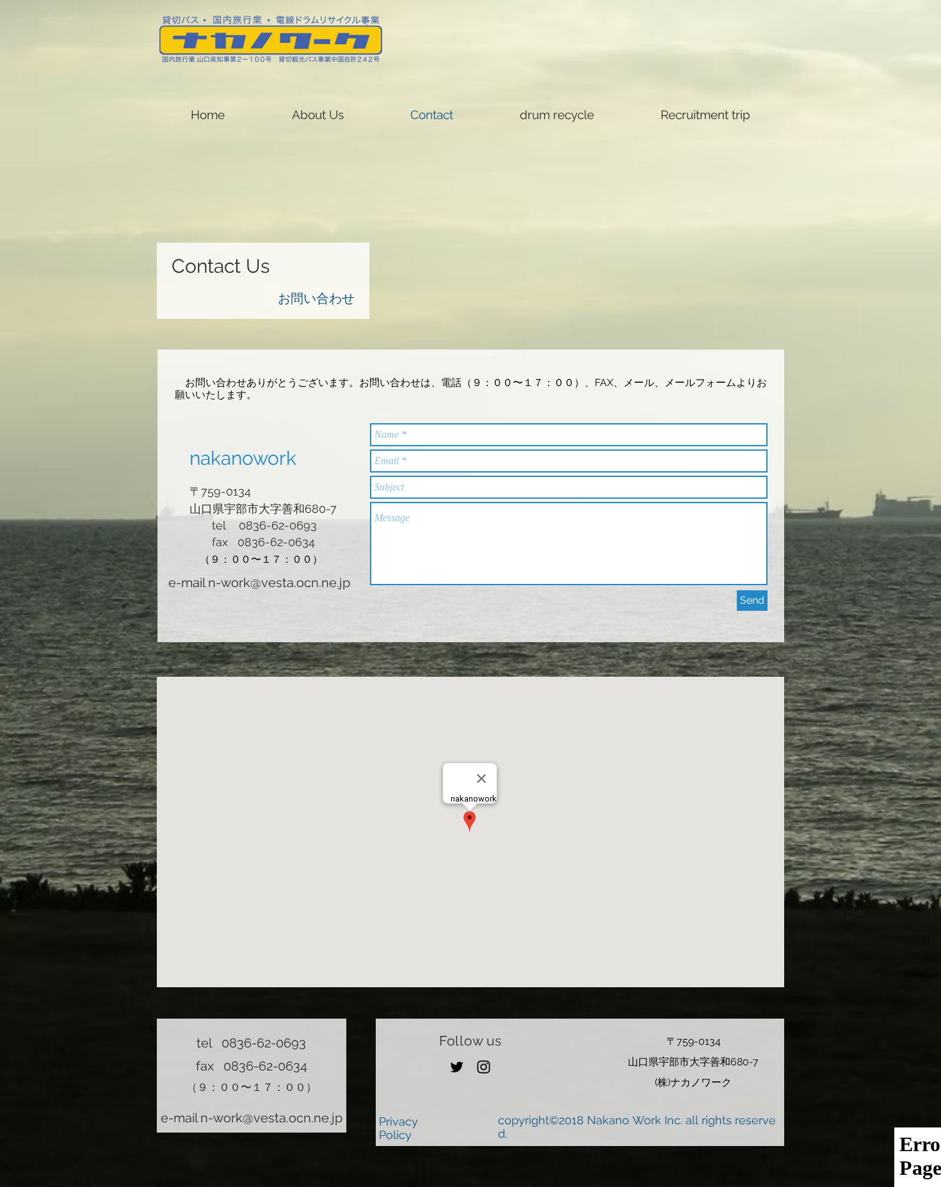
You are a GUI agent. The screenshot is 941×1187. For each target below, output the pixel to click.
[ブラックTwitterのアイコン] (456, 1067)
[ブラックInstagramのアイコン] (483, 1067)
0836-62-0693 (263, 1043)
